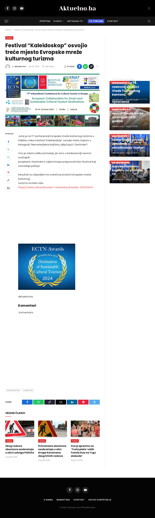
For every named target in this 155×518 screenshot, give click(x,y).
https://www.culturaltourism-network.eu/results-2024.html (55, 187)
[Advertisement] (59, 216)
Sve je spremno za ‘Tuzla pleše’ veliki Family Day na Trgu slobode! (83, 451)
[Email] (8, 188)
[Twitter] (8, 149)
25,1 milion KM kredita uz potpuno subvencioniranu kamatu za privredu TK (129, 166)
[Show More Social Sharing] (97, 66)
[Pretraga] (148, 21)
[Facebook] (8, 142)
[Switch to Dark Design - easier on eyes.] (148, 8)
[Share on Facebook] (79, 66)
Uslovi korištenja (99, 499)
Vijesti (57, 21)
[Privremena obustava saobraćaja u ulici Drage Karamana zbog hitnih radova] (52, 429)
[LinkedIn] (8, 165)
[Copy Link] (91, 66)
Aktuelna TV (74, 21)
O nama (48, 499)
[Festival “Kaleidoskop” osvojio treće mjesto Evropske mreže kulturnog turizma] (52, 100)
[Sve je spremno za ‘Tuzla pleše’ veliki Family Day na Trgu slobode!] (85, 429)
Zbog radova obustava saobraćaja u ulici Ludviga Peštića (19, 449)
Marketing (63, 499)
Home (8, 29)
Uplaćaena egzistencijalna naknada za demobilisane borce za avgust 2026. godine (127, 111)
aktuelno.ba (20, 66)
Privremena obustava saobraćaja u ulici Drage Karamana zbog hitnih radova (52, 451)
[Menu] (6, 21)
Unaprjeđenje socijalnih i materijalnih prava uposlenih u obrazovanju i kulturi (128, 140)
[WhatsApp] (8, 157)
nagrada (28, 390)
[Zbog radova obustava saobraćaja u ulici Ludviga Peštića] (19, 429)
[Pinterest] (8, 173)
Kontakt (112, 21)
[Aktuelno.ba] (77, 8)
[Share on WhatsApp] (85, 66)
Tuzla (9, 38)
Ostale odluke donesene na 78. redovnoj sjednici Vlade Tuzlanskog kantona (126, 87)
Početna (45, 21)
